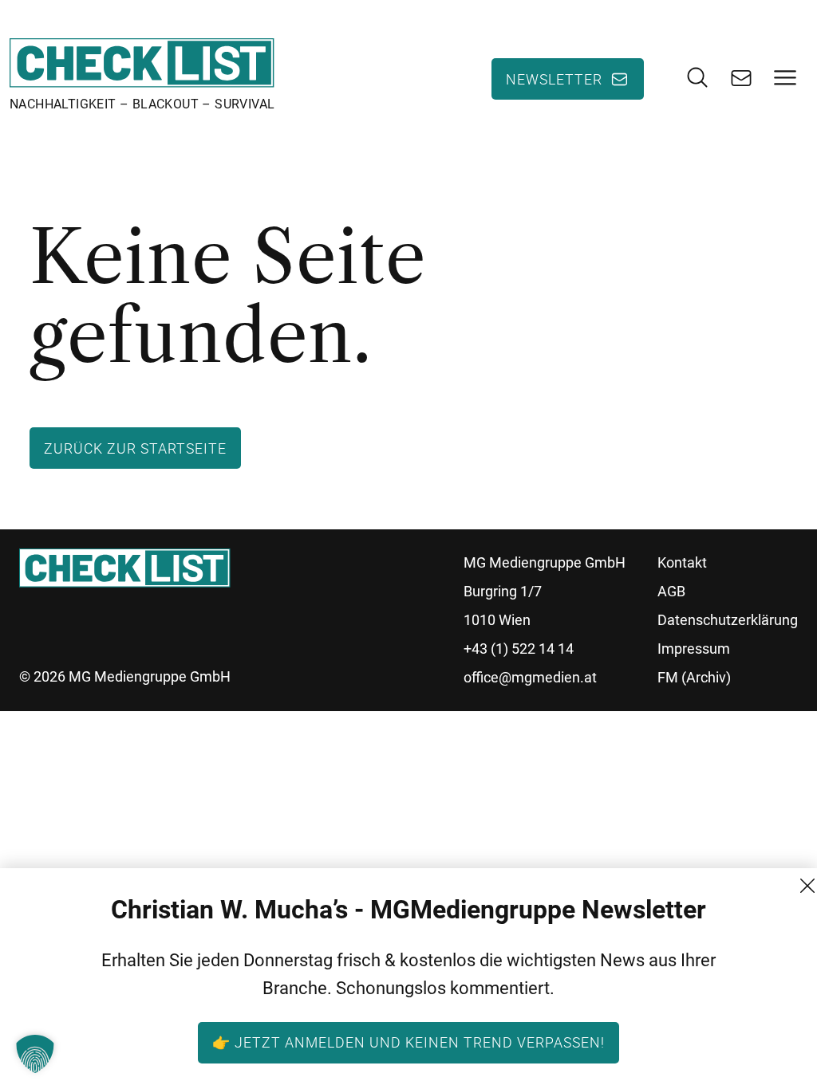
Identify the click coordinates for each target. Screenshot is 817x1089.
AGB (671, 591)
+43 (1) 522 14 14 (519, 648)
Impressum (693, 648)
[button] (35, 1054)
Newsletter (554, 78)
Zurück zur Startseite (135, 448)
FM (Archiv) (694, 677)
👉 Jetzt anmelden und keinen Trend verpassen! (408, 1042)
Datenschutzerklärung (727, 619)
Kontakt (682, 562)
